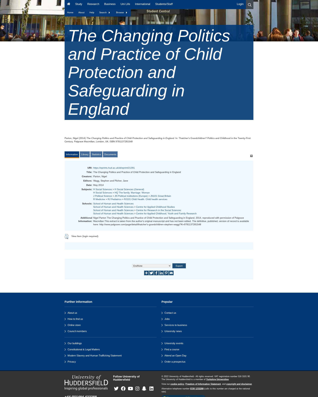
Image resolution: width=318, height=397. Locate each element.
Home (70, 12)
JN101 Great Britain (160, 196)
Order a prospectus (175, 361)
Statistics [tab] (96, 154)
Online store (74, 325)
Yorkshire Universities (217, 379)
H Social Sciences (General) (129, 189)
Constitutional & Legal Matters (84, 349)
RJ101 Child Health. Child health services (145, 199)
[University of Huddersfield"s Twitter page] (116, 388)
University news (173, 331)
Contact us (170, 312)
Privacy (72, 361)
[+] (251, 156)
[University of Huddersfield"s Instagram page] (137, 388)
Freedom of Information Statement (203, 384)
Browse (120, 12)
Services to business (175, 325)
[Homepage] (69, 4)
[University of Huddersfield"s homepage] (86, 382)
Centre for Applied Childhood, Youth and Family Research (166, 213)
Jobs (167, 319)
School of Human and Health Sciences (113, 203)
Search (103, 12)
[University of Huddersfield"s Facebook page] (123, 388)
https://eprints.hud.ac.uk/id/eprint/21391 (114, 167)
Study (78, 4)
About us (72, 312)
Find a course (171, 349)
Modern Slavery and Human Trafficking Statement (95, 355)
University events (173, 343)
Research (93, 4)
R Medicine (99, 199)
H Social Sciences (102, 189)
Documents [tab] (110, 154)
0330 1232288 (197, 389)
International (142, 4)
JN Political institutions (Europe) (131, 196)
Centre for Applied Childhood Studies (155, 207)
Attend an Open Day (175, 355)
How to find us (75, 319)
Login (240, 4)
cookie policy (177, 384)
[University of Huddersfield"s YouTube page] (130, 388)
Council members (77, 331)
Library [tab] (84, 154)
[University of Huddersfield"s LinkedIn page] (151, 388)
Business (110, 4)
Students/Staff (164, 4)
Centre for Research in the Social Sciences (158, 210)
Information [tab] (72, 154)
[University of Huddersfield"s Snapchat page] (145, 388)
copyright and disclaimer (239, 384)
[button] (249, 4)
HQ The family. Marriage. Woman (132, 192)
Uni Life (125, 4)
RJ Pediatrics (114, 199)
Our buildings (75, 343)
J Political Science (102, 196)
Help (91, 12)
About (81, 12)
